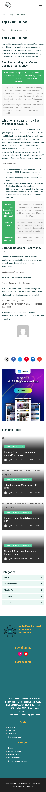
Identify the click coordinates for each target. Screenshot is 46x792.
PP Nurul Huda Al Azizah (18, 460)
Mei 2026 (12, 727)
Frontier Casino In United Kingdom (16, 283)
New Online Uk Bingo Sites (13, 300)
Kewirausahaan (14, 751)
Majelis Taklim (18, 447)
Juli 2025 (12, 730)
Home (4, 15)
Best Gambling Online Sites (13, 272)
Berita (7, 447)
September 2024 (15, 737)
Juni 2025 (12, 734)
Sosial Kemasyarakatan (21, 480)
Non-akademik (14, 758)
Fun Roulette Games (10, 164)
